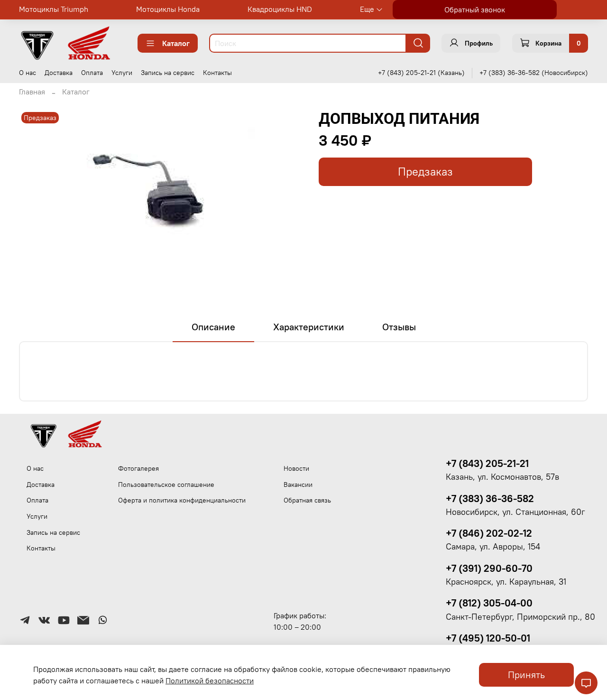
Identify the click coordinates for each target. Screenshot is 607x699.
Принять (526, 674)
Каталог (176, 43)
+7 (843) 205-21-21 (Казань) (421, 72)
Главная (32, 91)
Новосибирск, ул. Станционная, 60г (515, 512)
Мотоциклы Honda (168, 9)
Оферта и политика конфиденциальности (182, 500)
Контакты (217, 72)
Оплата (92, 72)
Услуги (121, 72)
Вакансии (298, 484)
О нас (27, 72)
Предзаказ (425, 171)
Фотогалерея (138, 468)
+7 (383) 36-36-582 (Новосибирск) (533, 72)
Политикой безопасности (210, 680)
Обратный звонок (474, 9)
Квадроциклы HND (280, 9)
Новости (296, 468)
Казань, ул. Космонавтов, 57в (502, 477)
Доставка (59, 72)
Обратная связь (307, 500)
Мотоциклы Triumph (53, 9)
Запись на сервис (167, 72)
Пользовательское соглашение (166, 484)
